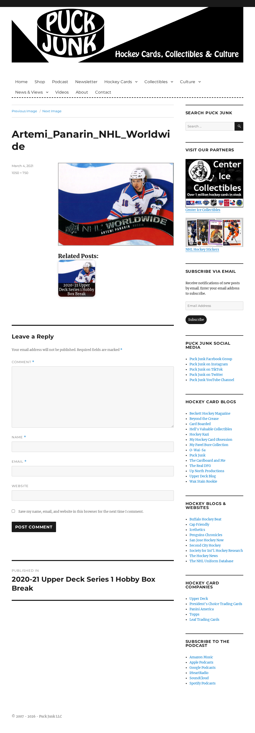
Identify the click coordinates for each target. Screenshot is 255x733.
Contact (103, 92)
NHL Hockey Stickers (202, 249)
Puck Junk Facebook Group (211, 359)
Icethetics (197, 530)
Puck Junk (197, 455)
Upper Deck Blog (203, 476)
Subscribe (196, 320)
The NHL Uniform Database (211, 561)
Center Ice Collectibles (203, 210)
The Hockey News (204, 556)
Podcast (60, 81)
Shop (40, 81)
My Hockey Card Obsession (211, 440)
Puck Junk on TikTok (206, 369)
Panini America (202, 609)
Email (19, 461)
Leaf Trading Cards (204, 620)
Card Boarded (200, 424)
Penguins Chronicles (206, 535)
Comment (23, 362)
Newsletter (86, 81)
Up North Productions (207, 471)
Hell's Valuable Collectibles (211, 429)
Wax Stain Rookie (203, 481)
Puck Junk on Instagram (209, 364)
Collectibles (156, 81)
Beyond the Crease (204, 419)
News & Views (29, 92)
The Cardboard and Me (207, 460)
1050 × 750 (20, 173)
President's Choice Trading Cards (216, 604)
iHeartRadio (199, 673)
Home (21, 81)
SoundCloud (199, 678)
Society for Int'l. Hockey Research (216, 551)
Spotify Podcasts (203, 683)
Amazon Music (201, 657)
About (82, 92)
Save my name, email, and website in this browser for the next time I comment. (80, 511)
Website (20, 486)
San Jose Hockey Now (207, 540)
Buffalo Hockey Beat (205, 519)
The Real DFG (200, 466)
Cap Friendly (199, 524)
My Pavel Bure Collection (209, 445)
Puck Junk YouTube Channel (212, 380)
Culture (187, 81)
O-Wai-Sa (197, 450)
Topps (194, 614)
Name (19, 437)
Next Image (52, 111)
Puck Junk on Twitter (206, 375)
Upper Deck (199, 599)
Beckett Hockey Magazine (210, 413)
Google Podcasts (203, 668)
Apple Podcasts (201, 662)
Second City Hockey (205, 545)
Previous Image (24, 111)
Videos (62, 92)
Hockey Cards (118, 81)
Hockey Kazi (199, 434)
